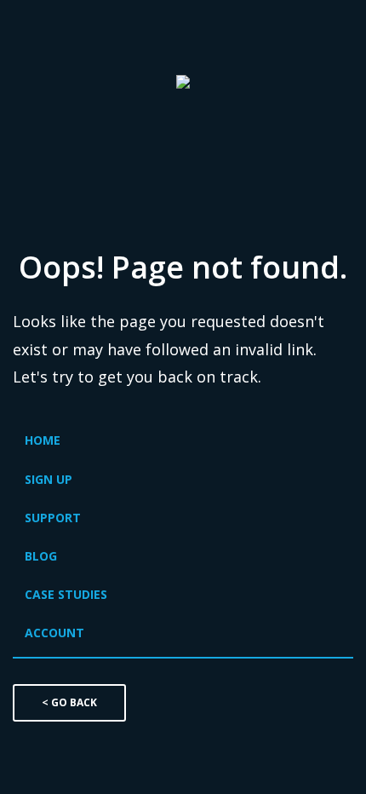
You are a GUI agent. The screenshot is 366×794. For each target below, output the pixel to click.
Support (53, 517)
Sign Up (48, 479)
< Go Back (69, 702)
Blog (41, 556)
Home (42, 440)
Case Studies (66, 594)
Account (54, 632)
